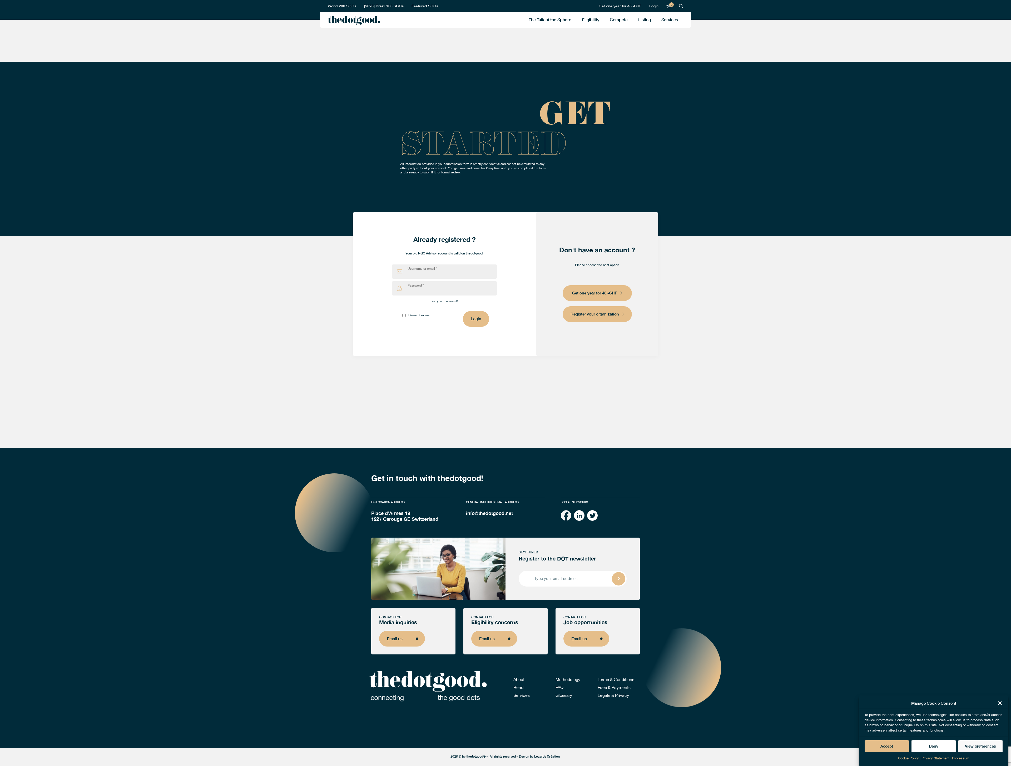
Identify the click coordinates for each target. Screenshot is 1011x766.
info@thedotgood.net (489, 513)
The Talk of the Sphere (550, 19)
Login (653, 6)
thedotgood (353, 21)
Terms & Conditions (616, 679)
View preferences (980, 746)
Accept (886, 746)
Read (518, 687)
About (518, 679)
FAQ (559, 687)
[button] (1000, 703)
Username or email (422, 268)
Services (669, 19)
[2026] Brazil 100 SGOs (384, 6)
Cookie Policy (908, 758)
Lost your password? (444, 301)
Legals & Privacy (613, 695)
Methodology (568, 679)
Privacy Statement (935, 758)
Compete (619, 19)
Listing (644, 19)
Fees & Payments (614, 687)
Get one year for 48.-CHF (620, 6)
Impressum (960, 758)
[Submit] (618, 578)
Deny (933, 746)
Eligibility (590, 19)
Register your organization (595, 314)
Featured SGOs (425, 6)
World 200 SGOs (342, 6)
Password (416, 285)
